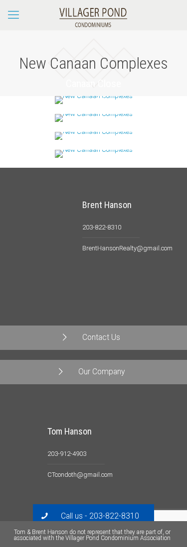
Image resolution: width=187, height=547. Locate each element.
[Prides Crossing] (93, 154)
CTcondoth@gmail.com (80, 474)
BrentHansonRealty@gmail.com (127, 248)
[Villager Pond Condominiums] (93, 15)
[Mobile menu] (13, 14)
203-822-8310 (101, 227)
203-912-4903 (66, 453)
